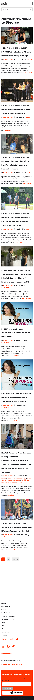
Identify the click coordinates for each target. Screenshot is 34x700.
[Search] (30, 9)
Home (3, 603)
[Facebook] (8, 646)
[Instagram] (3, 646)
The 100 (23, 480)
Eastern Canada (8, 619)
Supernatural (15, 480)
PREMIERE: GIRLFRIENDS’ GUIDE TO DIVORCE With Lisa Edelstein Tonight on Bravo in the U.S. (16, 397)
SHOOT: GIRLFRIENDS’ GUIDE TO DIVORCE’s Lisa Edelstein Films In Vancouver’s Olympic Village (16, 52)
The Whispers (10, 482)
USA (3, 622)
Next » (16, 559)
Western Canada (8, 616)
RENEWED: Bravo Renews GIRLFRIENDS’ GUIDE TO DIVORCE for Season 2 (15, 333)
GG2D (30, 59)
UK (3, 626)
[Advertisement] (17, 584)
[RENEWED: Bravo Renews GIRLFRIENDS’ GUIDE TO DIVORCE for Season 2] (17, 313)
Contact (4, 635)
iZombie (19, 478)
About (3, 629)
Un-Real (19, 482)
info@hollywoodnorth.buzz (10, 660)
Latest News (5, 607)
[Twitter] (13, 646)
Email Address (7, 681)
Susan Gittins (8, 59)
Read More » (9, 130)
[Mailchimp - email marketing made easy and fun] (12, 694)
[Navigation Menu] (30, 3)
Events (3, 610)
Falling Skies (11, 478)
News (8, 288)
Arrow (3, 478)
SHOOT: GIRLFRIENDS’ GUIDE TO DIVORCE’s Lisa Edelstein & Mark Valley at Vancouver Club (15, 109)
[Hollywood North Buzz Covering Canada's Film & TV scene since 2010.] (4, 3)
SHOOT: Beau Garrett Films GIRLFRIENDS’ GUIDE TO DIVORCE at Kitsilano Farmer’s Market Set (16, 527)
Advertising (6, 632)
